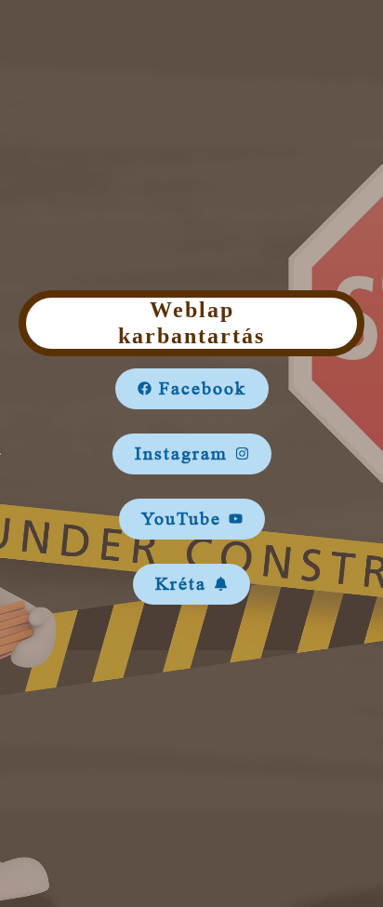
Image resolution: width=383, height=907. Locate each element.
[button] (192, 388)
